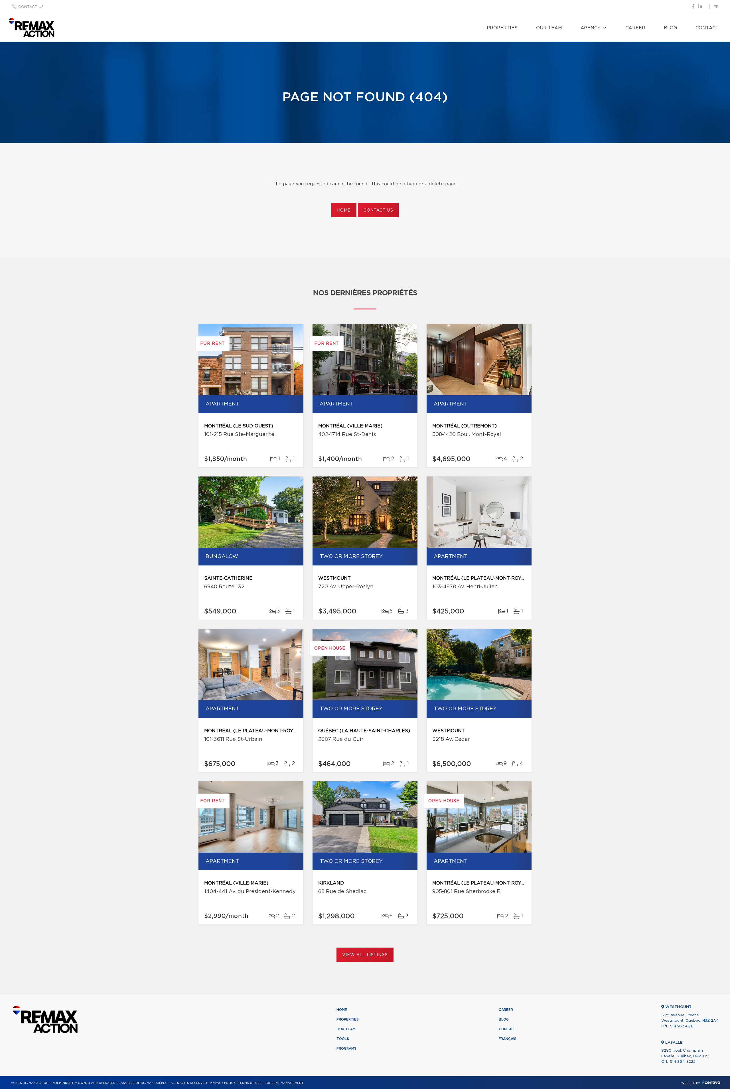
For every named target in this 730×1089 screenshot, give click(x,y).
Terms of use (249, 1083)
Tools (342, 1039)
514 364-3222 (682, 1062)
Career (635, 28)
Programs (346, 1048)
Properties (502, 28)
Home (344, 210)
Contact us (31, 7)
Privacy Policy (222, 1083)
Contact (707, 28)
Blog (670, 28)
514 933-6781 (682, 1026)
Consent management (283, 1083)
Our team (549, 28)
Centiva (711, 1082)
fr (716, 7)
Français (507, 1039)
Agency (591, 28)
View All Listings (365, 955)
